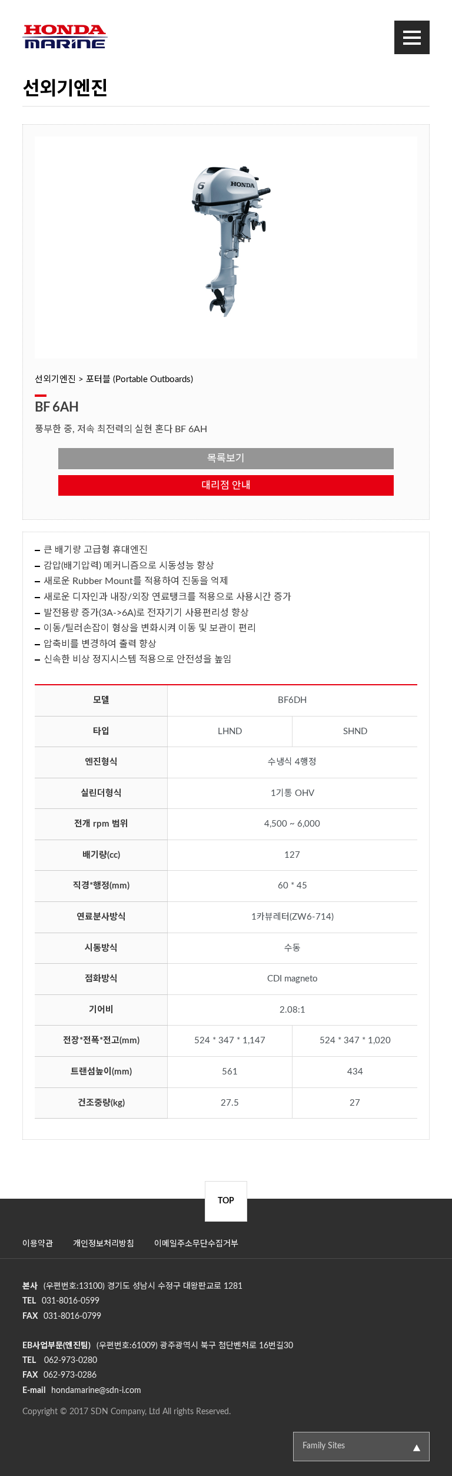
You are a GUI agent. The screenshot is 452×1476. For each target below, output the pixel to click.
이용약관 (37, 1244)
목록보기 (226, 458)
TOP (226, 1201)
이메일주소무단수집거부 (196, 1244)
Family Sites (324, 1446)
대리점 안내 (226, 485)
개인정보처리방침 (103, 1244)
